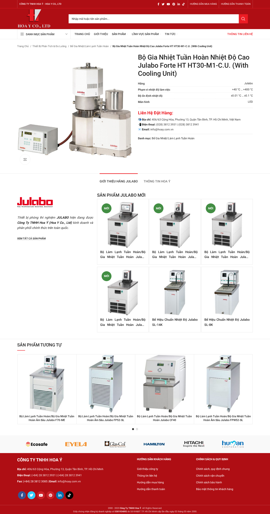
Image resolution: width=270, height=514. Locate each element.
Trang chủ (23, 46)
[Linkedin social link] (178, 4)
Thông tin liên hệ (147, 475)
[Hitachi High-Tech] (193, 444)
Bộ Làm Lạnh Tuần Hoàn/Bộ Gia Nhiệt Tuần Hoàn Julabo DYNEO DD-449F (174, 257)
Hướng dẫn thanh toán (151, 489)
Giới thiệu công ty (147, 468)
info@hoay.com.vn (162, 129)
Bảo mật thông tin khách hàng (214, 489)
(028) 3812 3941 (188, 124)
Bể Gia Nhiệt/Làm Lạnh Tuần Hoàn (89, 46)
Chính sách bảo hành (209, 482)
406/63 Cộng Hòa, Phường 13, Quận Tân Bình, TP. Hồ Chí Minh (65, 469)
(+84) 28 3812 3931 (43, 475)
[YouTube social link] (168, 4)
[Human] (233, 444)
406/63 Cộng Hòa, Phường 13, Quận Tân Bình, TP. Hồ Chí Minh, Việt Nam (196, 119)
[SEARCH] (243, 18)
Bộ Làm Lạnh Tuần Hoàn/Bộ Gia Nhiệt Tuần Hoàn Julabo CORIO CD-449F (122, 325)
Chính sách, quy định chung (213, 468)
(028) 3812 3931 (166, 124)
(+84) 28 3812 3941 (70, 475)
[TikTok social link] (183, 4)
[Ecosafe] (36, 444)
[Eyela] (76, 444)
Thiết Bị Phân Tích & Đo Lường (49, 46)
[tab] (119, 179)
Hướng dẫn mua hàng (150, 482)
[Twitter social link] (163, 4)
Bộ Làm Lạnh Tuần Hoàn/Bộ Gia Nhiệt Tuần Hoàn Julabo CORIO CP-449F (227, 257)
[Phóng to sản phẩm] (25, 159)
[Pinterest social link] (173, 4)
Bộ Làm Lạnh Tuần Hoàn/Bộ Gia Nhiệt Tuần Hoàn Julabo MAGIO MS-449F (122, 257)
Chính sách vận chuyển (210, 475)
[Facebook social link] (158, 4)
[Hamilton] (154, 444)
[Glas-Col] (115, 444)
